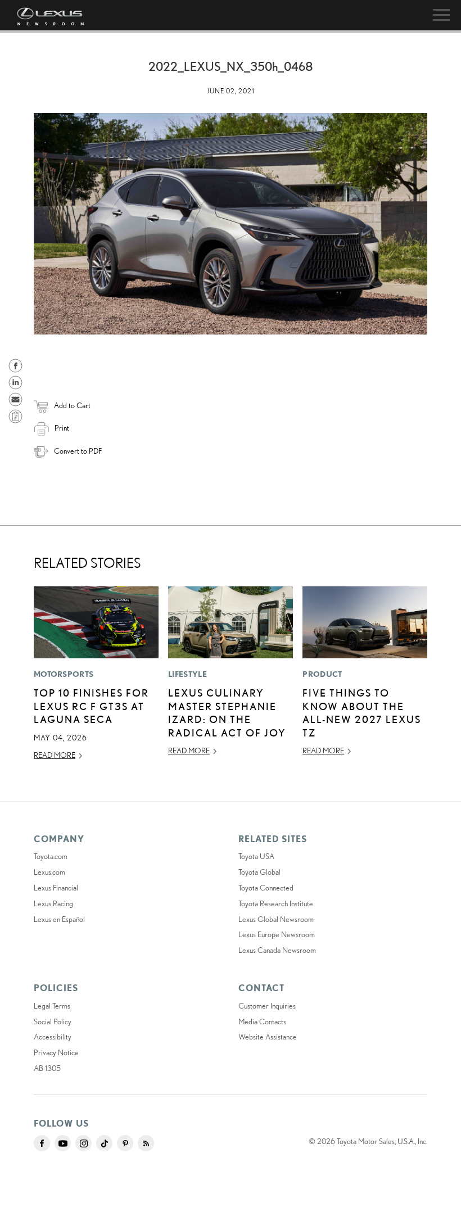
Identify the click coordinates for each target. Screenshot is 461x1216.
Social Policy (52, 1021)
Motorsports (63, 674)
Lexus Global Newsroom (276, 919)
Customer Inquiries (267, 1005)
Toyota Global (259, 871)
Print (62, 427)
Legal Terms (52, 1005)
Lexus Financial (56, 887)
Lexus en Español (59, 919)
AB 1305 (47, 1068)
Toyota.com (50, 856)
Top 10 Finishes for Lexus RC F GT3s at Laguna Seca (91, 706)
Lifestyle (187, 674)
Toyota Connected (265, 887)
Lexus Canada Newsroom (277, 950)
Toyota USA (256, 856)
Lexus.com (49, 871)
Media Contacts (262, 1021)
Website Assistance (267, 1036)
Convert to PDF (78, 450)
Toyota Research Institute (275, 903)
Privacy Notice (56, 1052)
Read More (54, 755)
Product (322, 674)
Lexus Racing (53, 903)
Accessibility (52, 1036)
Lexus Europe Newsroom (276, 934)
